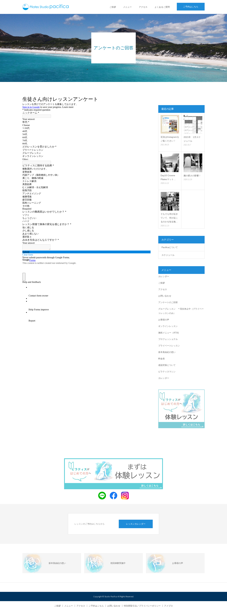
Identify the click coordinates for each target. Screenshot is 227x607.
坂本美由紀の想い (167, 352)
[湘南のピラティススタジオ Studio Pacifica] (45, 7)
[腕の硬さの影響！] (193, 162)
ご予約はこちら (190, 6)
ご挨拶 (112, 7)
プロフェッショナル (168, 339)
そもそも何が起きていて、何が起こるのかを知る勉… (169, 218)
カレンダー (163, 276)
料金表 (161, 358)
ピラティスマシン (167, 371)
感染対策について (167, 365)
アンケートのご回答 (168, 302)
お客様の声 (163, 319)
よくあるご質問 (162, 7)
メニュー (127, 7)
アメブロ (168, 606)
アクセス (143, 7)
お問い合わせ (164, 296)
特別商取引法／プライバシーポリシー (142, 606)
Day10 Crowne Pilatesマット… (168, 177)
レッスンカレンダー (135, 524)
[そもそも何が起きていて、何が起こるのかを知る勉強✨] (170, 201)
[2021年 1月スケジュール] (193, 124)
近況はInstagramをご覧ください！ (170, 139)
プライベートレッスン (169, 345)
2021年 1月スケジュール (192, 139)
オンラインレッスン (168, 326)
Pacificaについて (170, 247)
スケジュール (168, 255)
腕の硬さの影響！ (192, 175)
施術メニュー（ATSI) (168, 332)
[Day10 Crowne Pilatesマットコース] (170, 162)
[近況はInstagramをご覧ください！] (170, 124)
